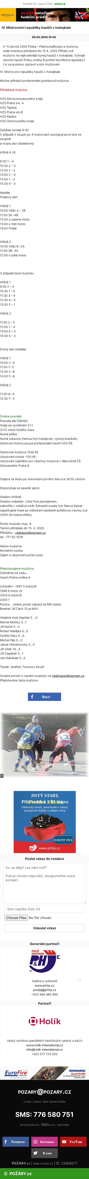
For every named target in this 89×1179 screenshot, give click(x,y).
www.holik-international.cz (44, 1045)
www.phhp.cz (44, 985)
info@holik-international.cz (44, 1049)
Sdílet (46, 697)
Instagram (47, 1142)
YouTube (75, 1142)
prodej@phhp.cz (44, 990)
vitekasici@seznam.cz (30, 532)
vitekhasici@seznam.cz (68, 676)
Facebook (18, 1142)
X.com (47, 1153)
